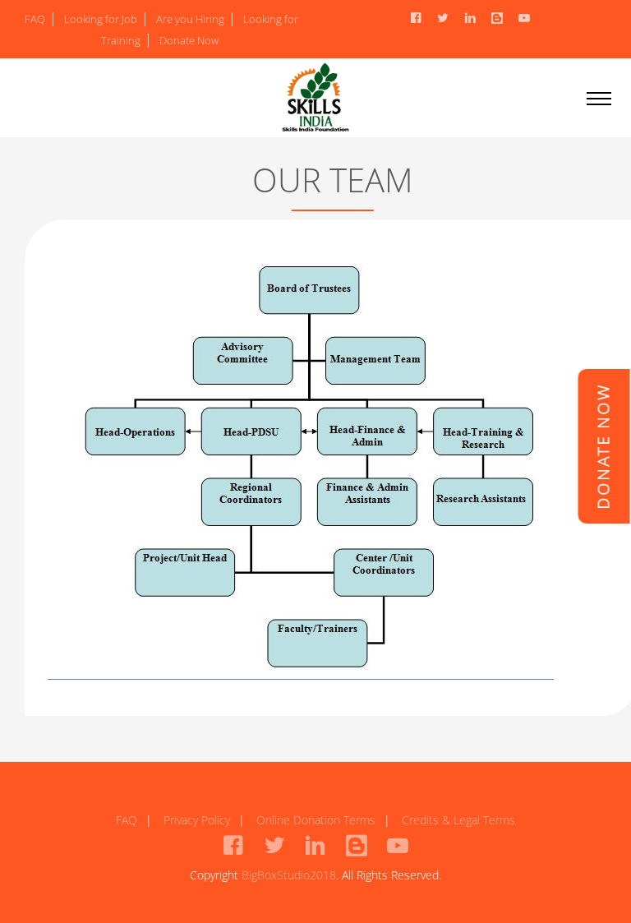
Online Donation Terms (315, 820)
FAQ (35, 19)
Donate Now (189, 40)
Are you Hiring (190, 19)
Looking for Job (100, 19)
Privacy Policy (197, 820)
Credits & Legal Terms (458, 820)
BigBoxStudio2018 (289, 875)
